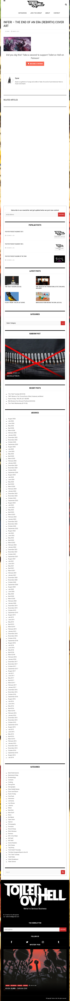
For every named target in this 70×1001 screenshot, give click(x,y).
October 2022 (12, 526)
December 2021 (12, 549)
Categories (22, 13)
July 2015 (11, 729)
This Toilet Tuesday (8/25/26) (13, 286)
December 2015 (12, 717)
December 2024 (12, 465)
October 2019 (12, 610)
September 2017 (13, 668)
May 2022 (11, 538)
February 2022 (12, 545)
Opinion (10, 822)
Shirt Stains (11, 845)
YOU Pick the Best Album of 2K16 (14, 244)
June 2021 (11, 563)
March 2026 (11, 430)
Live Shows (11, 803)
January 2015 (12, 743)
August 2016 (12, 699)
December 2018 (12, 633)
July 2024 (11, 477)
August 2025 (12, 447)
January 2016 (12, 715)
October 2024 (12, 470)
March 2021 (11, 570)
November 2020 (12, 580)
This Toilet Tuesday (13, 854)
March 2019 (11, 626)
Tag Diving (11, 847)
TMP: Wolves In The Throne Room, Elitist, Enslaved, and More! (25, 396)
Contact (57, 13)
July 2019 (11, 617)
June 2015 (11, 731)
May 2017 (11, 678)
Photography (12, 824)
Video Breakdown (13, 859)
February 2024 (12, 489)
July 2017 (11, 673)
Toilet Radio (11, 857)
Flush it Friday (12, 794)
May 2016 (11, 706)
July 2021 (11, 561)
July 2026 (11, 421)
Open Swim (11, 819)
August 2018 (12, 643)
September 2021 (13, 556)
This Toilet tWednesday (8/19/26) (18, 403)
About (47, 13)
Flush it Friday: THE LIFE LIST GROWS (15, 302)
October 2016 (12, 694)
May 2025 (11, 454)
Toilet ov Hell (54, 998)
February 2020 (12, 601)
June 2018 (11, 647)
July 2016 (11, 701)
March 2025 (11, 458)
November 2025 (12, 440)
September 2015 (13, 724)
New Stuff (11, 812)
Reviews (10, 833)
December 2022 (12, 521)
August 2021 (12, 559)
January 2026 (12, 435)
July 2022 (11, 533)
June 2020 (11, 591)
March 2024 (11, 486)
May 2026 (11, 425)
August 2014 (12, 755)
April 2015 (11, 736)
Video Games (12, 861)
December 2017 (12, 661)
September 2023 (13, 500)
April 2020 (11, 596)
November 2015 (12, 720)
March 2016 (11, 710)
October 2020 (12, 582)
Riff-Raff (10, 840)
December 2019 (12, 605)
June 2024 (11, 479)
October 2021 (12, 554)
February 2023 (12, 517)
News (9, 815)
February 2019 (12, 629)
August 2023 (12, 503)
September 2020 (13, 584)
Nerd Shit (10, 810)
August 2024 (12, 475)
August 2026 (12, 418)
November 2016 (12, 692)
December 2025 (12, 437)
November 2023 (12, 496)
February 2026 (12, 433)
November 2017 (12, 664)
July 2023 (11, 505)
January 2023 (12, 519)
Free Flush (11, 796)
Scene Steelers (12, 843)
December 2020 (12, 577)
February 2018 (12, 657)
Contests (10, 780)
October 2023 (12, 498)
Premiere (11, 826)
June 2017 (11, 675)
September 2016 (13, 696)
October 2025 (12, 442)
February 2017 (12, 685)
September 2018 (13, 640)
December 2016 (12, 689)
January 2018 (12, 659)
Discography (11, 787)
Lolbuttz (10, 373)
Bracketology (12, 777)
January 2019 (12, 631)
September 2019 (13, 612)
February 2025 (12, 461)
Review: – (16, 988)
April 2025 (11, 456)
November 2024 (12, 468)
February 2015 (12, 741)
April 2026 (11, 428)
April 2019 (11, 624)
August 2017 (12, 671)
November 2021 (12, 552)
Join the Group (36, 13)
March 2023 (11, 514)
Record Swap (12, 829)
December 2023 (12, 493)
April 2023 (11, 512)
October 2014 (12, 750)
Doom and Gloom (13, 791)
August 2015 (12, 727)
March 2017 (11, 682)
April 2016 (11, 708)
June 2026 (11, 423)
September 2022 (13, 528)
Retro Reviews (12, 831)
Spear (8, 31)
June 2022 (11, 535)
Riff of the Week (13, 836)
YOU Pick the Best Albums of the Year (16, 256)
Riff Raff (10, 838)
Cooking (10, 782)
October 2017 (12, 666)
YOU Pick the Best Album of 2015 (14, 231)
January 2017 (12, 687)
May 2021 (11, 566)
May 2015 (11, 734)
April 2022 (11, 540)
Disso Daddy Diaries (13, 789)
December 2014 (12, 745)
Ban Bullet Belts (13, 376)
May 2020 (11, 594)
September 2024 (13, 472)
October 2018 (12, 638)
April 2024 (11, 484)
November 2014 (12, 748)
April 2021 (11, 568)
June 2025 (11, 451)
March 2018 (11, 654)
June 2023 (11, 507)
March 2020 (11, 598)
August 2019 (12, 615)
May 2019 (11, 622)
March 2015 (11, 738)
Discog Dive (11, 784)
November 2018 (12, 636)
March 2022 (11, 542)
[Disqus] (35, 132)
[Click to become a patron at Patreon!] (35, 63)
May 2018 (11, 650)
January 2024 (12, 491)
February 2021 (12, 573)
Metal (9, 808)
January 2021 (12, 575)
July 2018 (11, 645)
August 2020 (12, 587)
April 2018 (11, 652)
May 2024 (11, 482)
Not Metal (11, 817)
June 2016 (11, 703)
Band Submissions (13, 773)
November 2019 (12, 608)
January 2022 (12, 547)
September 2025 (13, 444)
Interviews (11, 798)
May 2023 (11, 510)
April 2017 (11, 680)
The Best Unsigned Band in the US (18, 852)
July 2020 (11, 589)
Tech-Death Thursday (14, 850)
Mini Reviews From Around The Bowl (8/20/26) (49, 302)
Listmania (11, 801)
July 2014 (11, 757)
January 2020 (12, 603)
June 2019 (11, 619)
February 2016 (12, 713)
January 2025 (12, 463)
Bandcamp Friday (13, 775)
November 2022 (12, 524)
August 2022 (12, 531)
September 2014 (13, 752)
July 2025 (11, 449)
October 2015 (12, 722)
